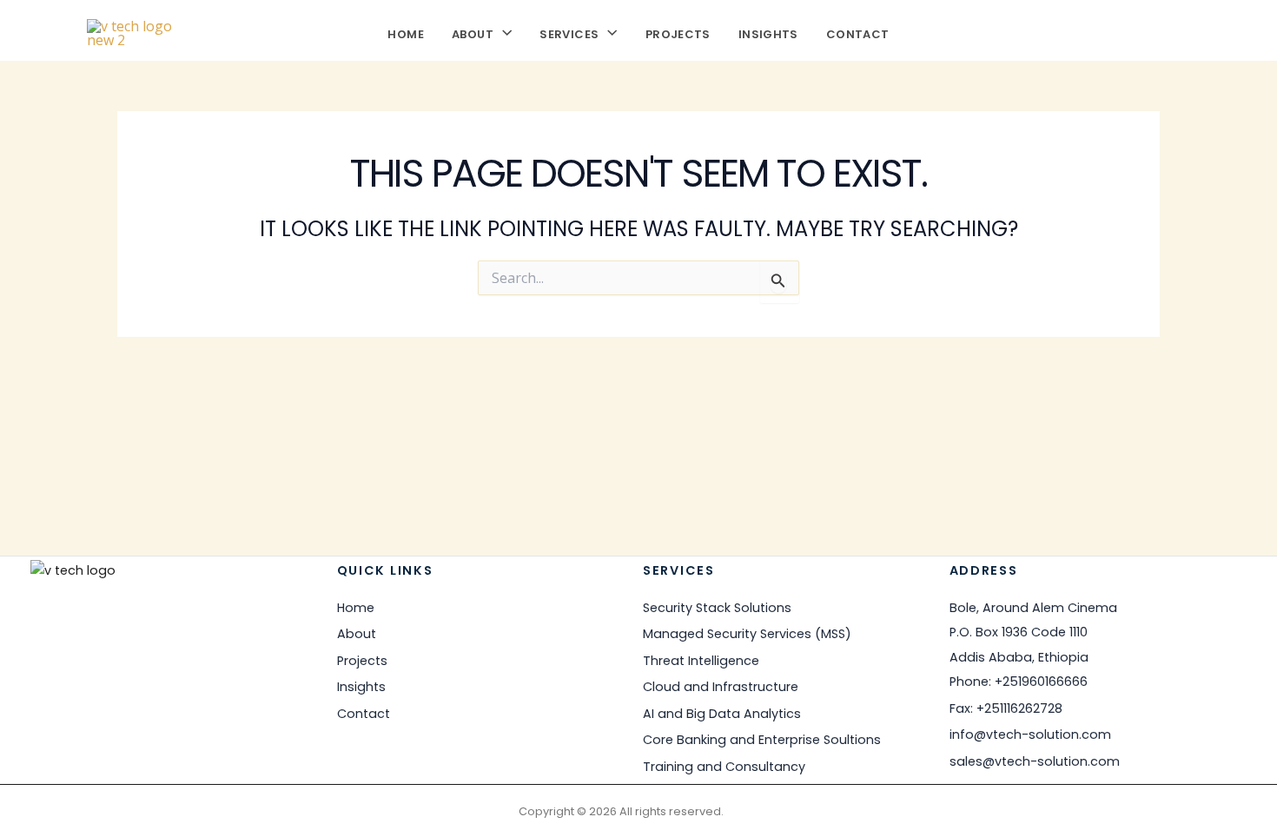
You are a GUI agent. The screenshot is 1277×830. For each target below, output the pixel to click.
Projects (678, 32)
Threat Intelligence (701, 660)
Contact (858, 32)
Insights (768, 32)
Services (569, 32)
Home (405, 32)
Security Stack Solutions (717, 607)
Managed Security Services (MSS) (747, 633)
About (472, 32)
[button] (502, 32)
